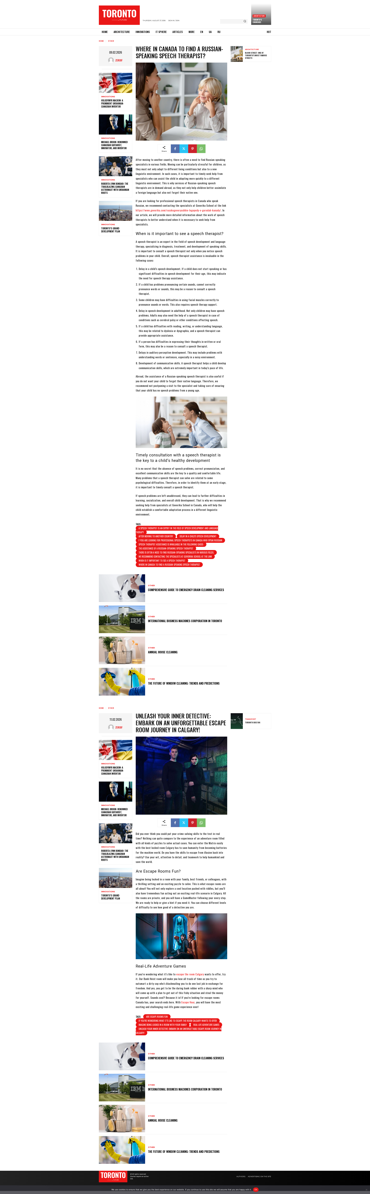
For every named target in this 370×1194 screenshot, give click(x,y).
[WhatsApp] (201, 148)
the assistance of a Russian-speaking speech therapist (166, 548)
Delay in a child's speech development (198, 536)
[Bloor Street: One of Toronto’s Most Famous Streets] (237, 54)
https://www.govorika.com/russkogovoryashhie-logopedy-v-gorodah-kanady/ (178, 210)
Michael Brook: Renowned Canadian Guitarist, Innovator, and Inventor (114, 145)
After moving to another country (156, 536)
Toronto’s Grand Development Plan (110, 230)
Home (101, 40)
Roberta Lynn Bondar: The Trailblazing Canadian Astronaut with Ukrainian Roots (115, 188)
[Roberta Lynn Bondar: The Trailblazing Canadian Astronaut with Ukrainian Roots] (115, 166)
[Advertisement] (252, 85)
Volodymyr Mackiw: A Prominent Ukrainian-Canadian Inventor (112, 103)
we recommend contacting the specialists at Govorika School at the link (175, 556)
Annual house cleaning (162, 652)
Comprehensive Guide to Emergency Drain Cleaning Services (186, 590)
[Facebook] (175, 148)
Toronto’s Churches (257, 21)
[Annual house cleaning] (122, 650)
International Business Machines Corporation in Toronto (185, 621)
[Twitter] (184, 148)
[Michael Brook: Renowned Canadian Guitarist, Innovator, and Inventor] (115, 124)
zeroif (119, 60)
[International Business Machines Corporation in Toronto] (122, 619)
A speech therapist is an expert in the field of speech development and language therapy (177, 530)
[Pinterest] (192, 148)
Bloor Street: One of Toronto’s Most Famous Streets (256, 55)
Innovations (108, 97)
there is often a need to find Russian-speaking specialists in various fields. (176, 552)
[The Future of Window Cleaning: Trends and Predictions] (122, 682)
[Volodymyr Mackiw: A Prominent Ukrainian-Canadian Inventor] (115, 83)
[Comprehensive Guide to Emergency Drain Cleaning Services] (122, 588)
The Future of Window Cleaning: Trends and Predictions (184, 683)
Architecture (259, 16)
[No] (366, 1189)
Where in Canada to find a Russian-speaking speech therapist (169, 564)
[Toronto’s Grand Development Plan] (115, 211)
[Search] (245, 21)
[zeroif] (111, 60)
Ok (256, 1189)
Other (111, 40)
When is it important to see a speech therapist (162, 560)
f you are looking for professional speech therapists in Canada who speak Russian (180, 540)
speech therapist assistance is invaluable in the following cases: (171, 544)
